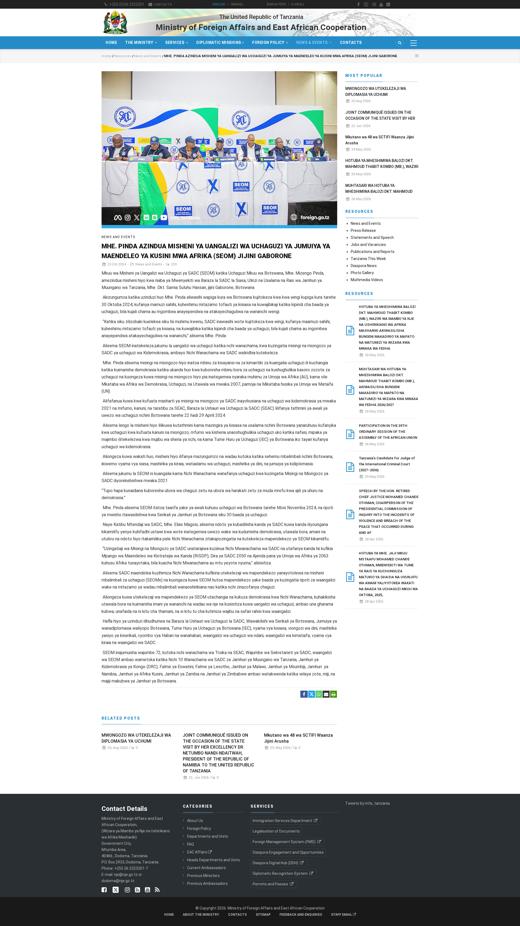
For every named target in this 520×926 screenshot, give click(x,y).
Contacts (162, 5)
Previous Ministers (203, 875)
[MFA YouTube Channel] (381, 4)
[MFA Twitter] (366, 4)
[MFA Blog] (388, 4)
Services (175, 42)
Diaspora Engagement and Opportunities (288, 852)
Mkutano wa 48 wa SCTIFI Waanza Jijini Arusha (298, 738)
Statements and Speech (372, 237)
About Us (195, 820)
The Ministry (139, 42)
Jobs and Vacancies (368, 244)
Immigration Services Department (283, 820)
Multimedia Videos (367, 280)
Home (111, 42)
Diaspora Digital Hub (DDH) (276, 863)
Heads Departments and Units (213, 860)
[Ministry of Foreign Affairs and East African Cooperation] (115, 10)
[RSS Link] (157, 890)
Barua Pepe (276, 4)
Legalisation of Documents (276, 831)
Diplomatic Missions (218, 42)
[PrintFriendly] (333, 694)
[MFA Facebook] (358, 4)
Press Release (363, 230)
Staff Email (342, 915)
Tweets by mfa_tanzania (367, 803)
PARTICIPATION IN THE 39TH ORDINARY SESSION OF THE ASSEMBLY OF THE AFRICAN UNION (388, 432)
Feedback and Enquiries (301, 915)
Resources (122, 56)
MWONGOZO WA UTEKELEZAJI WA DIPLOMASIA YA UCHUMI (136, 738)
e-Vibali (297, 4)
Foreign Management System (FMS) (284, 842)
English (219, 4)
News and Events (148, 56)
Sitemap (263, 915)
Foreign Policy (268, 42)
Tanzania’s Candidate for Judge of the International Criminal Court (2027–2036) (387, 464)
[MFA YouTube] (147, 890)
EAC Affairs (197, 852)
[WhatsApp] (319, 694)
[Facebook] (304, 694)
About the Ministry (201, 915)
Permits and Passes (271, 884)
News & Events (312, 42)
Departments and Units (207, 836)
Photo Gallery (362, 273)
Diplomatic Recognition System (280, 873)
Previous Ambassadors (207, 883)
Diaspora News (364, 266)
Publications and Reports (373, 251)
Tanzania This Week (368, 258)
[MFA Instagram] (374, 4)
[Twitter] (311, 694)
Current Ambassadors (206, 868)
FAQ (190, 844)
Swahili (237, 4)
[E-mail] (326, 694)
